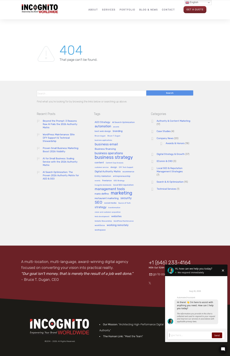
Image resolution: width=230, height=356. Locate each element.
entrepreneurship (121, 176)
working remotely (118, 225)
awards (116, 127)
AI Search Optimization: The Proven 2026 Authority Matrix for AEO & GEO (61, 175)
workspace (100, 230)
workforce (100, 225)
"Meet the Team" (133, 336)
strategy (100, 207)
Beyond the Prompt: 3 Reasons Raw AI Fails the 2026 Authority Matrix (60, 124)
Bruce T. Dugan (113, 136)
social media (110, 203)
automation (103, 126)
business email (106, 144)
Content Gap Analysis (114, 163)
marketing (121, 193)
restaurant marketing (107, 198)
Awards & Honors (175, 143)
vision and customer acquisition (108, 212)
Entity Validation (103, 176)
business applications (103, 140)
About (93, 9)
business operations (109, 153)
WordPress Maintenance (124, 221)
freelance (107, 180)
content (99, 162)
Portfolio (127, 9)
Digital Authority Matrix (108, 171)
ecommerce (128, 171)
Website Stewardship (103, 221)
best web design (103, 131)
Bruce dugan (100, 136)
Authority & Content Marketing (173, 121)
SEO (98, 202)
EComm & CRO (165, 161)
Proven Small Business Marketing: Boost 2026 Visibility (61, 150)
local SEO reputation (123, 185)
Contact (168, 9)
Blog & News (148, 9)
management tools (110, 189)
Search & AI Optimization (170, 181)
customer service (102, 167)
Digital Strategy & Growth (171, 154)
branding (118, 131)
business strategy (114, 157)
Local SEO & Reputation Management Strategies (170, 170)
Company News (165, 138)
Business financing (105, 149)
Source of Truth (124, 203)
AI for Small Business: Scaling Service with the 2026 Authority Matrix (60, 161)
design (113, 167)
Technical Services (166, 188)
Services (108, 9)
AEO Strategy (102, 122)
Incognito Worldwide (103, 185)
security (126, 198)
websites (116, 216)
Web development (102, 217)
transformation (114, 208)
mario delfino (102, 193)
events (97, 181)
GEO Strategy (119, 181)
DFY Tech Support (126, 167)
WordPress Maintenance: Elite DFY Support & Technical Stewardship (59, 138)
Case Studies (164, 131)
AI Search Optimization (123, 122)
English (193, 2)
